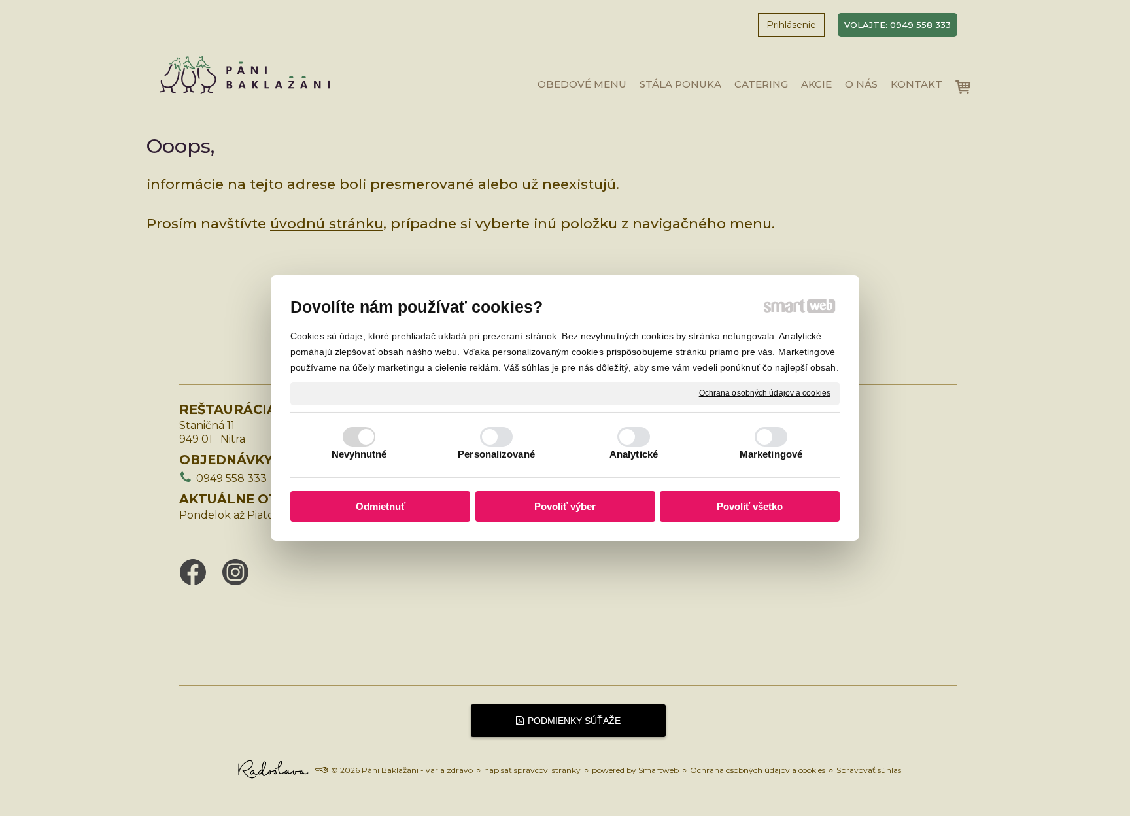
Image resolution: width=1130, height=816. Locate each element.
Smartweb (658, 770)
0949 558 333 (231, 478)
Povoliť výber (565, 506)
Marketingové (771, 454)
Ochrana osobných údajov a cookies (764, 393)
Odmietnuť (380, 506)
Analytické (633, 454)
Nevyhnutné (359, 454)
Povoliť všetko (750, 506)
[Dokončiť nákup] (963, 87)
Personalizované (496, 454)
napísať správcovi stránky (532, 770)
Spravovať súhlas (868, 770)
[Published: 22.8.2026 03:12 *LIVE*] (321, 770)
